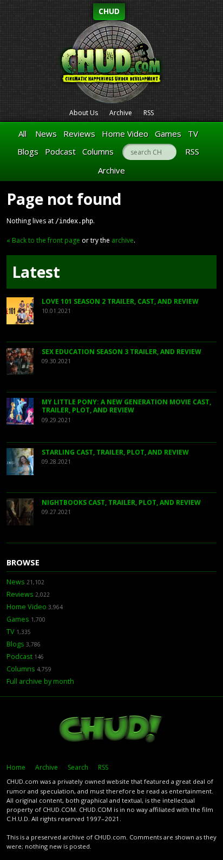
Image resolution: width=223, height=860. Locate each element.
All (22, 133)
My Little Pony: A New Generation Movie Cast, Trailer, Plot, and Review (126, 406)
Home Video (125, 133)
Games (168, 133)
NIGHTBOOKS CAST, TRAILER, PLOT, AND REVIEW (121, 502)
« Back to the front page (43, 240)
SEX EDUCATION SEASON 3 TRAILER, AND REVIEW (121, 351)
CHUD (109, 11)
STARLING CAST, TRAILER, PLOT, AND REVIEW (115, 452)
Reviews (79, 133)
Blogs (27, 151)
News (46, 133)
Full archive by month (40, 681)
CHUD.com (111, 729)
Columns (98, 151)
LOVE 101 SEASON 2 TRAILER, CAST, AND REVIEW (120, 301)
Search (78, 767)
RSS (148, 112)
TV (193, 133)
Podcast (60, 151)
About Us (83, 112)
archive (123, 240)
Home (15, 767)
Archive (120, 112)
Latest (36, 272)
